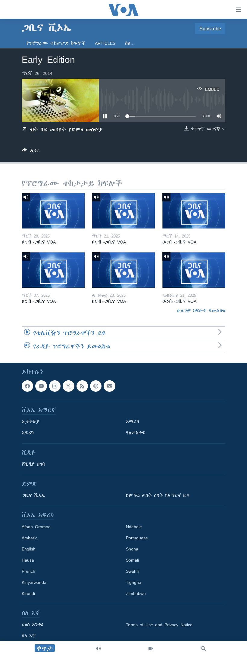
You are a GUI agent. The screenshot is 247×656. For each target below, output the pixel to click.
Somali (132, 560)
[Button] (31, 151)
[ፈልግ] (203, 648)
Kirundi (28, 593)
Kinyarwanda (34, 582)
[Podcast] (96, 386)
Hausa (28, 560)
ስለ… (130, 43)
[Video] (151, 648)
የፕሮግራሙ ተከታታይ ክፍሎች (56, 43)
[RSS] (82, 386)
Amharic (29, 538)
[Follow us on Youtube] (41, 386)
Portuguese (137, 538)
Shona (132, 549)
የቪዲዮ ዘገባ (33, 464)
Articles (105, 43)
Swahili (132, 571)
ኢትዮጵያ (30, 422)
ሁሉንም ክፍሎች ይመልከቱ (201, 310)
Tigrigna (133, 582)
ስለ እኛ (29, 636)
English (29, 549)
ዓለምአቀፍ (135, 433)
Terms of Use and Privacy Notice (159, 624)
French (28, 571)
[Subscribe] (109, 386)
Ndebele (134, 526)
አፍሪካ (28, 433)
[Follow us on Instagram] (55, 386)
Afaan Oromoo (36, 526)
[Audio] (98, 648)
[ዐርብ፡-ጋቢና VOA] (53, 210)
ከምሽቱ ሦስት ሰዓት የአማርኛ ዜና (157, 495)
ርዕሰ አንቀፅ (32, 624)
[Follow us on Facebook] (27, 386)
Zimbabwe (136, 593)
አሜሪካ (132, 422)
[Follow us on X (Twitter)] (68, 386)
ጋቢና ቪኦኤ (33, 495)
